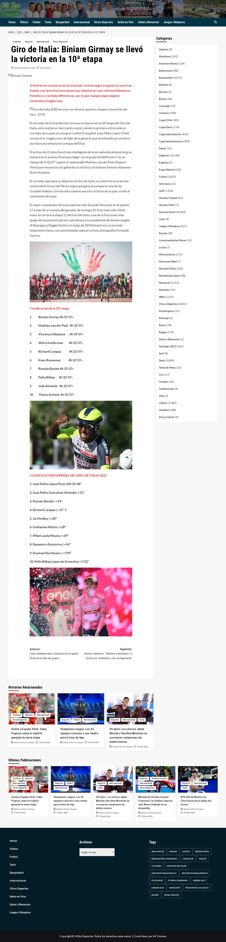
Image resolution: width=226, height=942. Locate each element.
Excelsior (157, 880)
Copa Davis (165, 127)
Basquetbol (62, 22)
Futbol (36, 22)
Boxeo (163, 98)
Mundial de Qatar (169, 275)
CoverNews (140, 936)
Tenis (48, 22)
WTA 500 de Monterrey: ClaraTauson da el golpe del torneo (196, 800)
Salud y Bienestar (148, 22)
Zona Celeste (167, 417)
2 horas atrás (44, 742)
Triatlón (163, 381)
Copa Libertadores (170, 134)
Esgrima (164, 162)
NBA (162, 296)
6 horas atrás (189, 812)
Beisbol (163, 84)
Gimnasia (164, 183)
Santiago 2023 (167, 346)
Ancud (173, 851)
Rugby (163, 332)
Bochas (163, 91)
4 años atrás (45, 67)
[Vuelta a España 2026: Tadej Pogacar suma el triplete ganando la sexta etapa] (31, 708)
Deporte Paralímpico (164, 873)
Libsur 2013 (157, 887)
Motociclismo (167, 254)
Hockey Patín (167, 204)
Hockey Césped (168, 197)
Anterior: (54, 654)
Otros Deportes (103, 22)
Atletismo (165, 56)
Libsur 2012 (199, 880)
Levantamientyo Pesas (172, 240)
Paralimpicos (166, 311)
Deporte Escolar (176, 866)
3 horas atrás (93, 742)
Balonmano (166, 70)
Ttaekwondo (166, 388)
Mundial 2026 (167, 268)
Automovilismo (168, 63)
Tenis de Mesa (167, 367)
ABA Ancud (157, 851)
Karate (163, 233)
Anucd (186, 851)
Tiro (161, 374)
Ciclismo (17, 41)
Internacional (82, 22)
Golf (161, 190)
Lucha (162, 247)
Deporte (29, 41)
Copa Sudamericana (171, 141)
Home (12, 22)
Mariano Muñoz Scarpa (25, 67)
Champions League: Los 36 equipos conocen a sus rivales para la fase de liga (79, 733)
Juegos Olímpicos (174, 22)
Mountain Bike (168, 261)
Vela (161, 395)
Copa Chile (165, 120)
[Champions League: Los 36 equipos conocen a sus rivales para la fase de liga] (81, 708)
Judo (162, 219)
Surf (161, 353)
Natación (164, 289)
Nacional (164, 282)
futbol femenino (178, 880)
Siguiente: (108, 654)
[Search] (215, 22)
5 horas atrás (142, 746)
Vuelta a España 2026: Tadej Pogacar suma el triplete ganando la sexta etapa (28, 733)
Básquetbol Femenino (164, 858)
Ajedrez (163, 49)
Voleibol (164, 410)
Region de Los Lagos (197, 887)
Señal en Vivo (125, 22)
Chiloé (202, 858)
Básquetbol (202, 851)
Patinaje (164, 318)
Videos (24, 22)
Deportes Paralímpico (195, 873)
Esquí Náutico (167, 169)
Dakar (162, 148)
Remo (162, 325)
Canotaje (164, 105)
